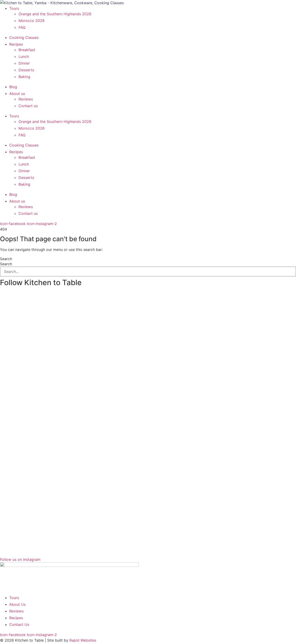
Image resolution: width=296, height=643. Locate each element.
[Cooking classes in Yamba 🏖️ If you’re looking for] (110, 330)
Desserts (26, 70)
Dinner (24, 63)
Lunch (23, 56)
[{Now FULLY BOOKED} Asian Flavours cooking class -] (185, 349)
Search (6, 259)
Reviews (25, 99)
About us (17, 93)
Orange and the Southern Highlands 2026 (54, 14)
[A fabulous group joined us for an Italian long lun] (35, 344)
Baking (24, 76)
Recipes (16, 44)
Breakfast (26, 49)
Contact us (28, 105)
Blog (13, 86)
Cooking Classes (24, 37)
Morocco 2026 (31, 20)
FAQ (21, 27)
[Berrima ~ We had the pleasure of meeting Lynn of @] (260, 421)
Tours (14, 8)
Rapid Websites (82, 640)
